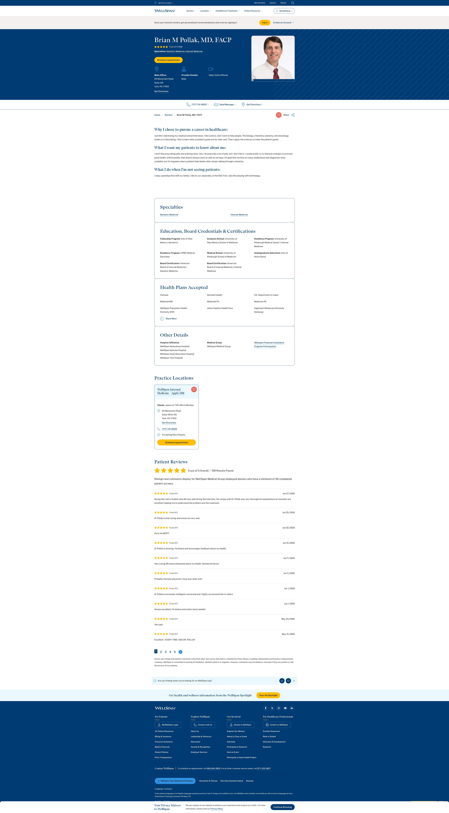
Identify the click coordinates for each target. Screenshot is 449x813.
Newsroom (195, 742)
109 (180, 47)
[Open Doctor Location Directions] (273, 85)
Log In (265, 22)
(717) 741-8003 (199, 104)
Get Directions (161, 91)
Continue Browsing (282, 807)
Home (157, 115)
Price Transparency (163, 757)
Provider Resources (271, 731)
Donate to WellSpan (242, 725)
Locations (204, 11)
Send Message (226, 104)
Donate (283, 3)
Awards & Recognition (200, 747)
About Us (195, 731)
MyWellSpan (285, 11)
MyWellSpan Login (170, 725)
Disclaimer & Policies (208, 781)
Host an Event (233, 752)
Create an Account (282, 22)
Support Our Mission (236, 731)
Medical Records (162, 747)
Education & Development (274, 742)
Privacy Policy (217, 809)
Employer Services (199, 752)
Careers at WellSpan (279, 725)
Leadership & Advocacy (201, 736)
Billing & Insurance (163, 736)
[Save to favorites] (279, 115)
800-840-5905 (213, 768)
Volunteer (231, 742)
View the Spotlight (268, 695)
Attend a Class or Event (237, 736)
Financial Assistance (164, 742)
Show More (171, 318)
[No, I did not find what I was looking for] (288, 680)
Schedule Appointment (168, 60)
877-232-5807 (264, 768)
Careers (273, 3)
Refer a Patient (269, 736)
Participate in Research (237, 747)
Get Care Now (259, 3)
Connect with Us (205, 725)
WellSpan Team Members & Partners (177, 781)
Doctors (189, 11)
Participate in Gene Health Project (241, 757)
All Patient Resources (164, 731)
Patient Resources (252, 11)
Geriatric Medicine (176, 51)
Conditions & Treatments (226, 11)
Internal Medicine (194, 51)
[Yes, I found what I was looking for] (282, 680)
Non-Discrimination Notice (231, 781)
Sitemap (249, 781)
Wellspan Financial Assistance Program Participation (269, 344)
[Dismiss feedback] (294, 680)
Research (267, 747)
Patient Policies (161, 752)
